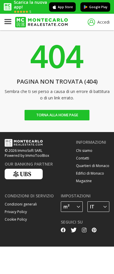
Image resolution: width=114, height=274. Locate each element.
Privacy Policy (16, 211)
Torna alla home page (57, 115)
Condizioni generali (21, 204)
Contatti (82, 158)
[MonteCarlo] (41, 22)
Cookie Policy (16, 219)
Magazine (84, 180)
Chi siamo (84, 150)
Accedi (103, 22)
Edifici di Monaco (90, 173)
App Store (65, 7)
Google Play (98, 7)
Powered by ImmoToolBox (27, 155)
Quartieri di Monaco (92, 165)
